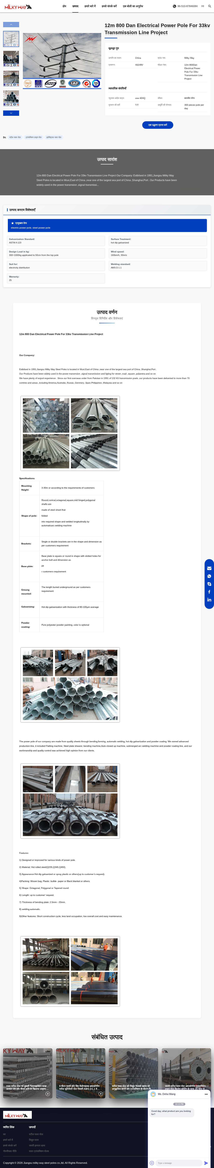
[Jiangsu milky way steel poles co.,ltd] (19, 6)
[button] (11, 113)
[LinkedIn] (209, 600)
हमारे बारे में (90, 6)
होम (64, 6)
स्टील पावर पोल (36, 1134)
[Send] (206, 1163)
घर (4, 1134)
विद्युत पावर (34, 1140)
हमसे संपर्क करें (109, 6)
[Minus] (206, 1094)
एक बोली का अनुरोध (133, 6)
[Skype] (209, 584)
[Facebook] (209, 592)
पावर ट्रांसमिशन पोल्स (39, 1151)
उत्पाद (75, 6)
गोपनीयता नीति (9, 1151)
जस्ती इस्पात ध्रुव (37, 1145)
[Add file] (152, 1163)
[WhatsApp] (209, 576)
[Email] (209, 568)
